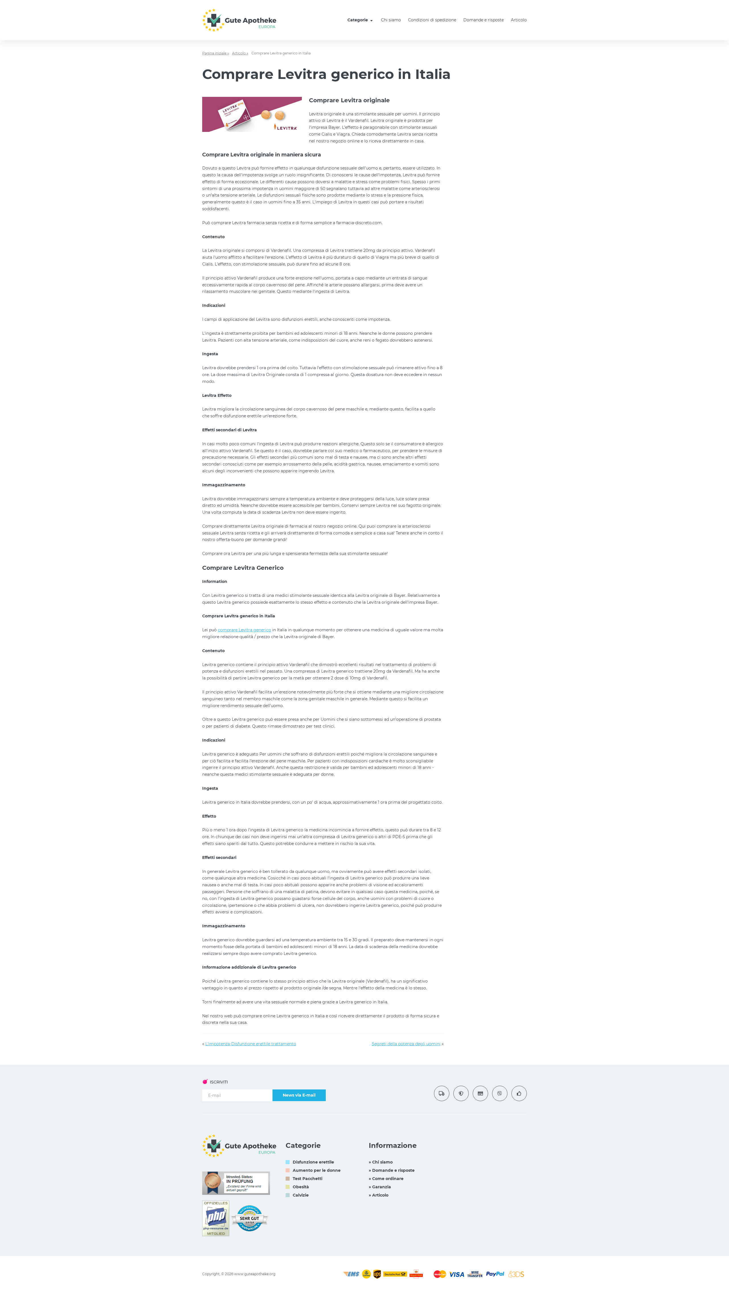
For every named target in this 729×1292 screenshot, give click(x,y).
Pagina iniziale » (215, 53)
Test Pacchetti (307, 1178)
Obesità (301, 1186)
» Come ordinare (386, 1178)
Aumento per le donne (317, 1170)
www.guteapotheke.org (254, 1274)
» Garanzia (380, 1186)
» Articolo (378, 1195)
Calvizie (301, 1195)
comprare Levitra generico (244, 629)
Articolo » (240, 53)
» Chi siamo (381, 1162)
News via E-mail (299, 1095)
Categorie (358, 20)
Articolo (519, 20)
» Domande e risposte (392, 1170)
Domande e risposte (483, 20)
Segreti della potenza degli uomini (406, 1043)
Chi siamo (391, 20)
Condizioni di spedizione (432, 20)
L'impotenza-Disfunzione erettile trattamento (250, 1043)
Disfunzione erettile (313, 1162)
